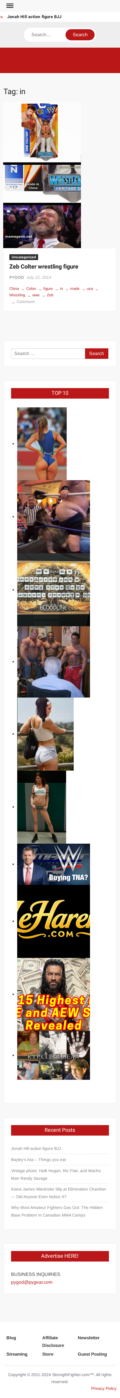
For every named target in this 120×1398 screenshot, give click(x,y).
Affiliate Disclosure (53, 1341)
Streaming (16, 1354)
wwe (36, 295)
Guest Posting (92, 1354)
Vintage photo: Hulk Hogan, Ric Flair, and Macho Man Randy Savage (56, 1174)
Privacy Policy (104, 1388)
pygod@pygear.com (31, 1282)
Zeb (50, 295)
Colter (31, 288)
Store (47, 1354)
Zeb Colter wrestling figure (43, 266)
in (61, 288)
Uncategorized (24, 257)
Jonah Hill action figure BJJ (34, 17)
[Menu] (9, 6)
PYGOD (16, 277)
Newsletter (89, 1337)
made (75, 288)
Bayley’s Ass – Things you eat (38, 1159)
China (14, 288)
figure (48, 288)
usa (90, 288)
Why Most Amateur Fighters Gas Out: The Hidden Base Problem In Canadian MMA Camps (57, 1211)
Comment (26, 301)
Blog (11, 1337)
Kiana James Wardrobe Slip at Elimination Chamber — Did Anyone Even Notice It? (58, 1193)
